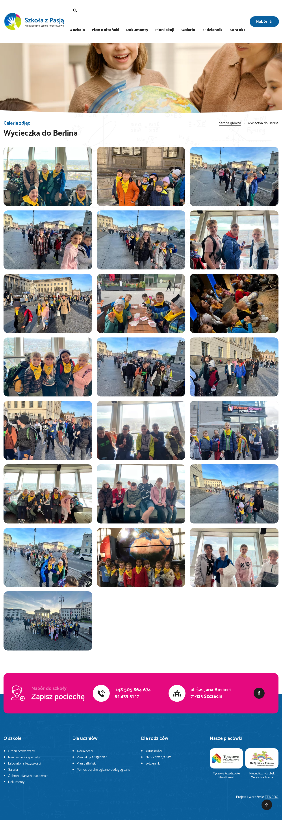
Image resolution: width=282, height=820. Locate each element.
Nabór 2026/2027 (158, 757)
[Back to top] (267, 805)
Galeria (188, 29)
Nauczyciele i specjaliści (25, 757)
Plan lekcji (164, 29)
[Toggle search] (75, 10)
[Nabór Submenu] (273, 21)
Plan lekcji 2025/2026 (92, 757)
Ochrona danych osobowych (28, 776)
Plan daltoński (105, 29)
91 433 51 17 (127, 696)
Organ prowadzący (21, 751)
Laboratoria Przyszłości (24, 764)
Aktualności (85, 751)
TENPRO (271, 797)
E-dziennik (212, 29)
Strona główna (230, 123)
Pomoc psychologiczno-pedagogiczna (103, 770)
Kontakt (237, 29)
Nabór (261, 21)
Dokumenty (137, 29)
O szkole (77, 29)
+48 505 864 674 (133, 690)
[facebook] (259, 693)
